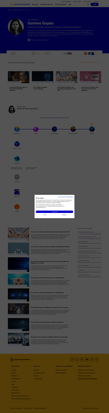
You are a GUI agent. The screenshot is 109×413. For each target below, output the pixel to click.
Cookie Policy (69, 197)
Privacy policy (62, 197)
